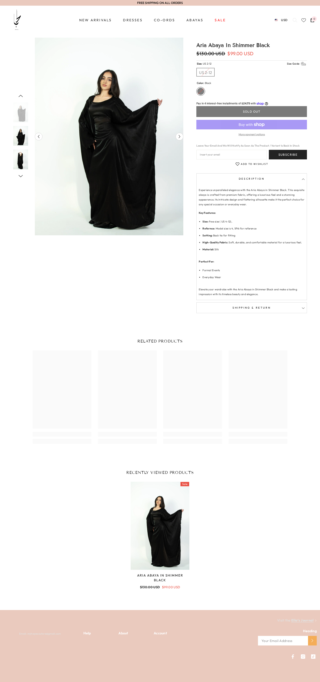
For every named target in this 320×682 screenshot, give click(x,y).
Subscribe (288, 155)
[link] (62, 434)
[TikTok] (313, 656)
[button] (38, 136)
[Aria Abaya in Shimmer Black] (160, 526)
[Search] (295, 20)
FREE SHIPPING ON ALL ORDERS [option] (160, 3)
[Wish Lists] (303, 20)
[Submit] (312, 640)
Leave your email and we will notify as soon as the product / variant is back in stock (247, 145)
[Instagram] (303, 656)
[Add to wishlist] (237, 164)
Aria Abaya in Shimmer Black (160, 577)
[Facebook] (292, 656)
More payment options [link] (252, 134)
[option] (109, 136)
